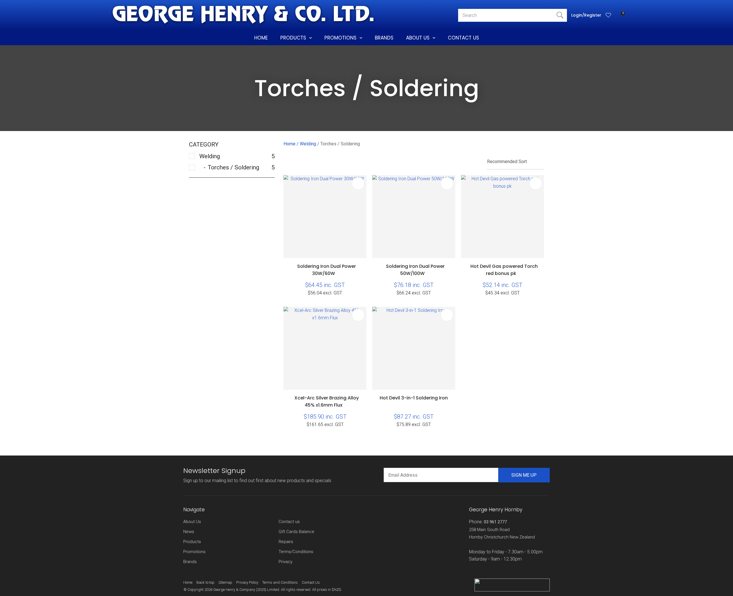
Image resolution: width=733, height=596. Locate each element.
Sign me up (524, 475)
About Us (417, 37)
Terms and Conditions (280, 582)
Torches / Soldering (340, 143)
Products (293, 37)
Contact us (289, 521)
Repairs (286, 541)
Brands (384, 37)
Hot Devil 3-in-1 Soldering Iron (414, 398)
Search (560, 15)
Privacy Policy (247, 582)
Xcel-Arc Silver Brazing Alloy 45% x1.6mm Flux (326, 401)
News (188, 531)
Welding (308, 143)
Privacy (285, 561)
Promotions (340, 37)
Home (261, 37)
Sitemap (225, 582)
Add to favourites (358, 183)
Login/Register (586, 15)
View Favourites (608, 15)
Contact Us (463, 37)
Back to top (205, 582)
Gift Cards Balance (296, 531)
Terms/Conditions (296, 551)
